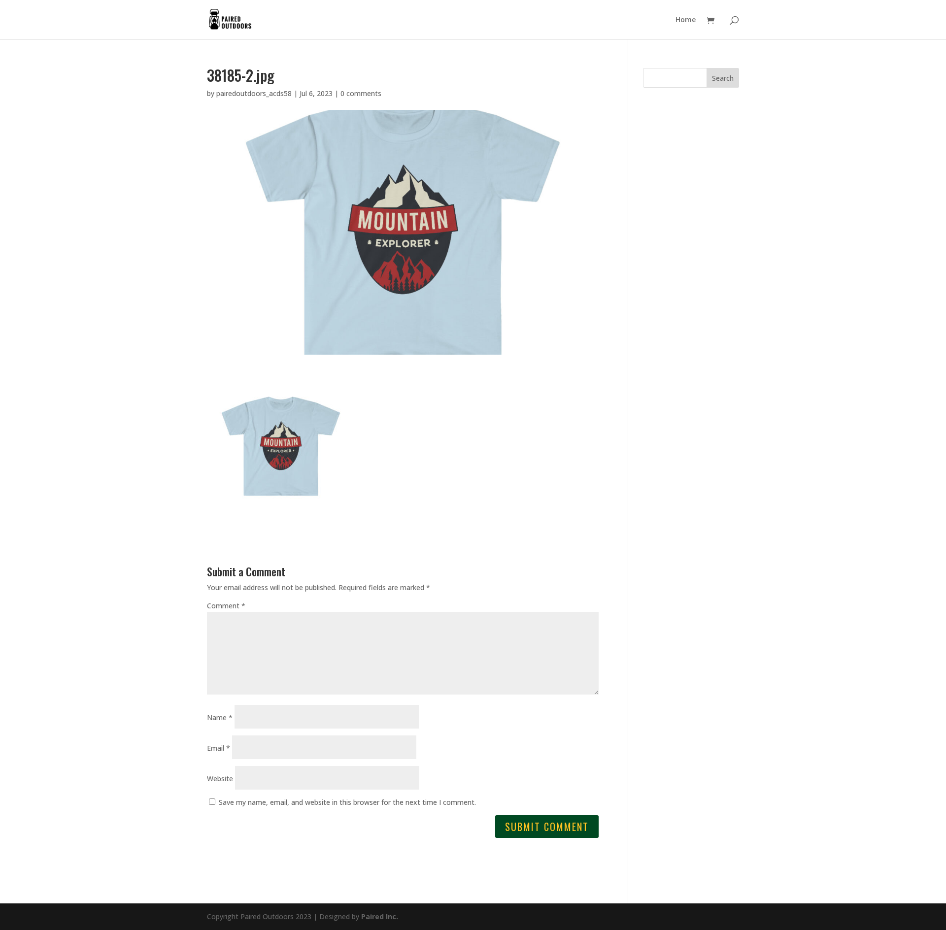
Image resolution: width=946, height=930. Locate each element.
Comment (226, 605)
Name (220, 717)
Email (218, 748)
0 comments (360, 93)
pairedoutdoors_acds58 (254, 93)
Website (220, 778)
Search (723, 78)
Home (686, 20)
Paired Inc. (379, 916)
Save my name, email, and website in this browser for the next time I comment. (347, 802)
